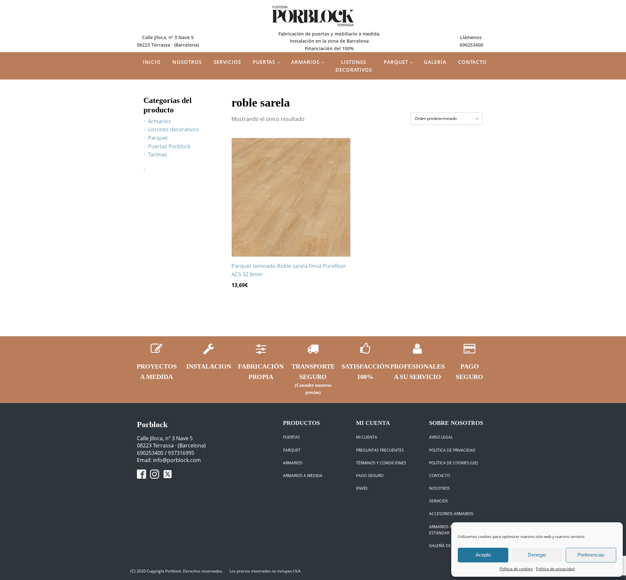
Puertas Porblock (169, 146)
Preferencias (590, 555)
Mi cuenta (366, 437)
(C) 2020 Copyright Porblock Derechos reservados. (176, 571)
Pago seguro (369, 475)
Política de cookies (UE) (453, 463)
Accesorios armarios (451, 513)
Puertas (264, 62)
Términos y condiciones (381, 463)
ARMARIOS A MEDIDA (302, 475)
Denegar (537, 555)
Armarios (305, 62)
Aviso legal (441, 437)
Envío (361, 488)
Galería (435, 62)
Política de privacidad (555, 569)
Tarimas (157, 154)
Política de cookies (516, 569)
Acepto (483, 555)
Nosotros (187, 62)
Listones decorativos (353, 66)
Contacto (472, 62)
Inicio (152, 62)
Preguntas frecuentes (380, 450)
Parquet (396, 62)
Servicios (227, 62)
